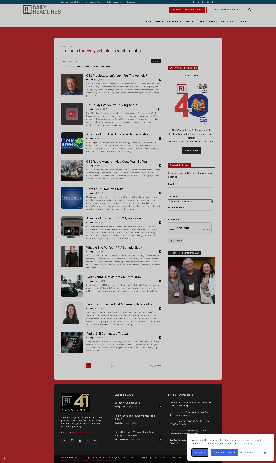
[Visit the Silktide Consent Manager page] (265, 452)
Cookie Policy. (245, 443)
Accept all (200, 452)
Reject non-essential (224, 452)
